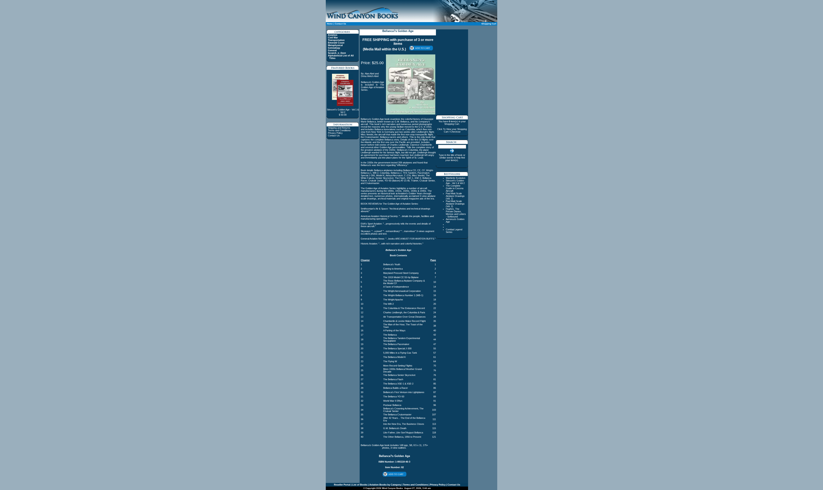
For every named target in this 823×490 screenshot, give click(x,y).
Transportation (336, 40)
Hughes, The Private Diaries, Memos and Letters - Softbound (456, 213)
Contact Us (340, 24)
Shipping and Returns (339, 128)
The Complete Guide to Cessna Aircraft (454, 188)
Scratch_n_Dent (337, 53)
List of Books (359, 484)
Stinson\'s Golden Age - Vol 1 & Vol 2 (455, 181)
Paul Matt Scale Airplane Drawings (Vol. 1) (455, 196)
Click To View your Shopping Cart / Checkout (452, 130)
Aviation (332, 35)
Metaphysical (335, 45)
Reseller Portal (342, 484)
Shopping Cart (488, 24)
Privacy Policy (335, 133)
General (332, 50)
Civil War (333, 37)
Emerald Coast (336, 42)
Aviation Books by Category (385, 484)
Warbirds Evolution (455, 178)
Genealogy (334, 48)
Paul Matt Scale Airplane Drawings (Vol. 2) (455, 204)
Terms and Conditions (339, 130)
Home (330, 24)
